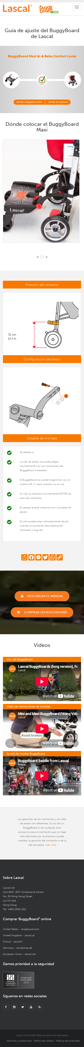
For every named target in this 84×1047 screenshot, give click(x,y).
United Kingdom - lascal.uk (19, 935)
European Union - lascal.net (19, 954)
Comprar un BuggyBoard (45, 612)
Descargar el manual (45, 596)
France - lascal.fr (12, 941)
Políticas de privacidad (68, 1040)
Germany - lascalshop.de (17, 947)
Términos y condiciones (19, 1040)
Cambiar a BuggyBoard (29, 102)
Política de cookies (44, 1040)
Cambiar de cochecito (58, 102)
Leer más (50, 844)
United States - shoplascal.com (21, 929)
